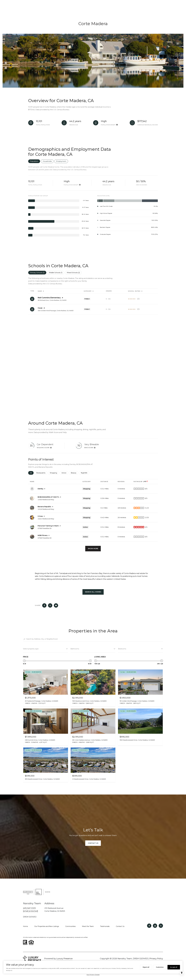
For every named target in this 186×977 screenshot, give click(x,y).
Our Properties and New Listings (46, 926)
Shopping (54, 473)
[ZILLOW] (155, 926)
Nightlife (85, 473)
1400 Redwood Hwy (46, 500)
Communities (70, 926)
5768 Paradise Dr (45, 528)
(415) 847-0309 (29, 908)
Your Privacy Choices (93, 974)
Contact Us (120, 926)
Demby (40, 489)
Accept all (173, 967)
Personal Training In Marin (48, 526)
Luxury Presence (64, 958)
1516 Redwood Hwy (46, 509)
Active (65, 473)
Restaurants (41, 473)
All (32, 473)
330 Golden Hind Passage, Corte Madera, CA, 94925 (55, 310)
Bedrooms (122, 649)
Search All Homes (93, 592)
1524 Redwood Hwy (46, 519)
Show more (93, 549)
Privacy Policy (156, 958)
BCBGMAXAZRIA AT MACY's (48, 497)
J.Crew (40, 516)
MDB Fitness (43, 535)
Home (25, 926)
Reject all (146, 967)
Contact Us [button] (93, 843)
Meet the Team (88, 926)
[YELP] (161, 926)
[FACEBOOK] (149, 926)
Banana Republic (44, 507)
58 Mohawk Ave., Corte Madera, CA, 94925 (52, 300)
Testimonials (104, 926)
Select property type (31, 649)
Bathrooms (75, 649)
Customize (160, 967)
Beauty (74, 473)
